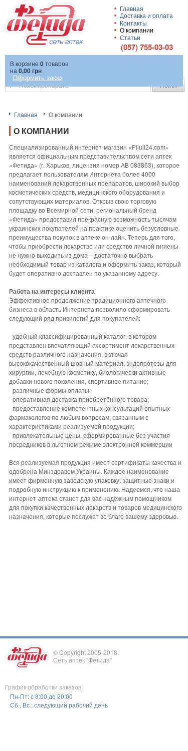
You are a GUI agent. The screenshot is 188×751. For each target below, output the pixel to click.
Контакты (133, 23)
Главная (26, 114)
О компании (136, 30)
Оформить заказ (38, 77)
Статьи (130, 37)
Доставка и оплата (146, 15)
